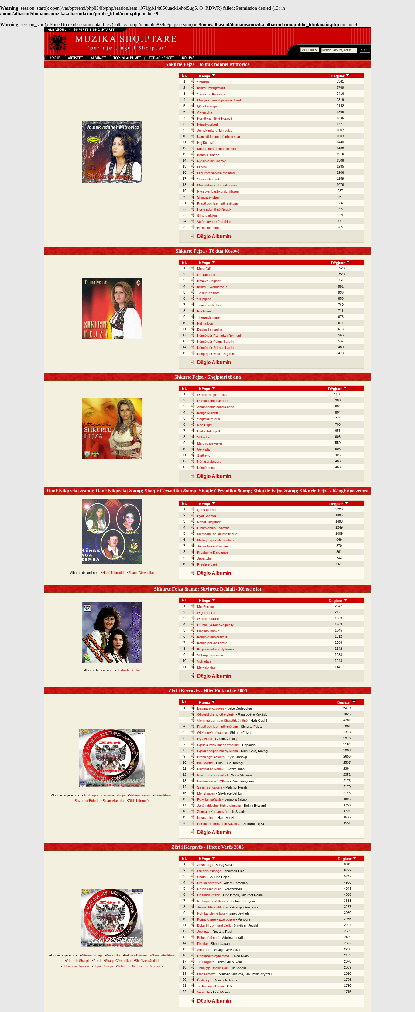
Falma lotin (205, 323)
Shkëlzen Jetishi (147, 961)
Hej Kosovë (205, 143)
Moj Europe (205, 606)
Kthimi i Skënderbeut (212, 287)
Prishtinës (204, 311)
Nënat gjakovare (209, 461)
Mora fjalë (204, 269)
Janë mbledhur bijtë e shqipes (219, 805)
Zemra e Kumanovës (212, 811)
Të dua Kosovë (208, 293)
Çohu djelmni (206, 510)
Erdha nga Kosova (211, 757)
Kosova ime (205, 817)
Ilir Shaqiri (90, 795)
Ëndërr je (204, 980)
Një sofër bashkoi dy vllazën (218, 191)
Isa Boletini (205, 763)
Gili (68, 961)
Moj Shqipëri (206, 793)
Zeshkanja (205, 865)
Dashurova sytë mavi (213, 956)
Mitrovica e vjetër (209, 443)
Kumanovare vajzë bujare (216, 919)
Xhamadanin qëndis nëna (215, 407)
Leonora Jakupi (113, 795)
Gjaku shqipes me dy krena (217, 751)
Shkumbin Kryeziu (75, 966)
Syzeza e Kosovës (211, 94)
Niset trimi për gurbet (212, 775)
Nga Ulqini (204, 425)
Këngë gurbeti (207, 124)
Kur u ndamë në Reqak (214, 209)
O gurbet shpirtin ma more (216, 173)
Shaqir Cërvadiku (141, 572)
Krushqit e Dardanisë (212, 552)
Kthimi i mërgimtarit (211, 88)
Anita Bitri (113, 955)
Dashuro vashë (208, 895)
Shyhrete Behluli (128, 670)
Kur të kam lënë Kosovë (214, 118)
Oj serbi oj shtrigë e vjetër (216, 714)
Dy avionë (204, 739)
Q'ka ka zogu (207, 106)
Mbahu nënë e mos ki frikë (216, 149)
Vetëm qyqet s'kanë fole (214, 221)
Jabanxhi (204, 558)
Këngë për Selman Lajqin (215, 347)
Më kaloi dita (206, 667)
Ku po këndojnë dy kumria (216, 649)
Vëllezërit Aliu (126, 966)
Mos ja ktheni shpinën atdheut (219, 100)
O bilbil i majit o (208, 619)
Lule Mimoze (206, 974)
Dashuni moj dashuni (212, 401)
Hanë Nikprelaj (113, 572)
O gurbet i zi (206, 613)
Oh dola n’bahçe (209, 871)
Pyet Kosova (206, 516)
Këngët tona (206, 467)
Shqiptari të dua (208, 419)
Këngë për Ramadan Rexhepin (219, 335)
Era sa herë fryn (209, 883)
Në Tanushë (206, 275)
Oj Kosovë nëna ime (212, 732)
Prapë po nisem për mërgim (217, 203)
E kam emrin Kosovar (213, 528)
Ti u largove (205, 962)
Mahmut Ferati (139, 795)
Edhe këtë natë (208, 937)
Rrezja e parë (207, 564)
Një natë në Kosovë (211, 161)
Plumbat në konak (210, 769)
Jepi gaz (203, 931)
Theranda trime (208, 317)
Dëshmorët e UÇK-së (213, 781)
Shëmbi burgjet (208, 179)
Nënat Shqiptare (209, 522)
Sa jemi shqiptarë (209, 787)
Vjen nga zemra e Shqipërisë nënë (222, 720)
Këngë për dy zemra (212, 643)
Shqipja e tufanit (208, 197)
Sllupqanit (204, 299)
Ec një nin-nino (208, 228)
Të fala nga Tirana (210, 986)
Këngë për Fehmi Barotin (215, 341)
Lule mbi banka (208, 631)
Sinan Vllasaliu (113, 800)
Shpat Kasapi (103, 966)
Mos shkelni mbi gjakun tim (217, 185)
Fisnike (202, 944)
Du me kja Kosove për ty (215, 625)
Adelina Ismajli (91, 955)
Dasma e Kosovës (211, 708)
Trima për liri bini (209, 305)
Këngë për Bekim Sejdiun (215, 354)
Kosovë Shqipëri (209, 281)
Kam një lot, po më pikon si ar (218, 136)
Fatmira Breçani (135, 955)
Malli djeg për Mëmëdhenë (216, 540)
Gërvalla (203, 449)
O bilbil (202, 167)
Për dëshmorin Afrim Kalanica (218, 824)
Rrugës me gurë (209, 889)
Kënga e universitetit (212, 637)
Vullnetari (204, 661)
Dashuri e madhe (209, 329)
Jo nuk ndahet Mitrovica (214, 130)
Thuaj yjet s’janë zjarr (212, 968)
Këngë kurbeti (207, 413)
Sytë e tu (203, 455)
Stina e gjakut (207, 215)
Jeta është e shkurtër (213, 907)
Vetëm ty (203, 992)
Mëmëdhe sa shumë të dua (217, 534)
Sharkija (203, 82)
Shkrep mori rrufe (210, 655)
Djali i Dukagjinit (208, 431)
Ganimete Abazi (163, 955)
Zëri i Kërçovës (139, 800)
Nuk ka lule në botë (211, 913)
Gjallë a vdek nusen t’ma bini (218, 745)
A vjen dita (204, 112)
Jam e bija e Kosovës (213, 546)
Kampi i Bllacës (208, 155)
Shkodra (203, 437)
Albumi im (204, 950)
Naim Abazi (162, 795)
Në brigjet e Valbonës (212, 901)
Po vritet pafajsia (209, 799)
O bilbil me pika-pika (212, 395)
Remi (97, 961)
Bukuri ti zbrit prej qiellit (214, 925)
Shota (201, 877)
